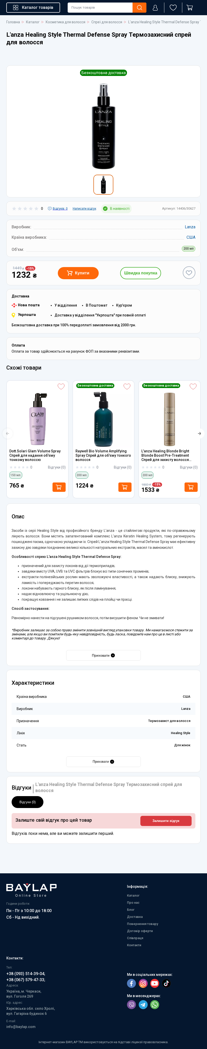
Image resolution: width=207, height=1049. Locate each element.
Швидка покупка (140, 273)
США (191, 237)
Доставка (135, 917)
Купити (82, 273)
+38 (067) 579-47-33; (25, 979)
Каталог (33, 22)
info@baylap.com (21, 1027)
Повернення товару (142, 924)
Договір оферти (140, 931)
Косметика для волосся (65, 22)
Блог (131, 910)
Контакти (134, 945)
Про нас (133, 902)
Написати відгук (84, 208)
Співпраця (135, 938)
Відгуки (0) (27, 802)
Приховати (103, 655)
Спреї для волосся (106, 22)
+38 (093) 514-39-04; (25, 973)
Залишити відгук (165, 821)
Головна (13, 22)
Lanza (190, 227)
